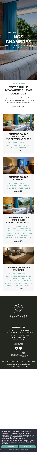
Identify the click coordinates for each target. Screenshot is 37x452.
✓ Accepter (10, 446)
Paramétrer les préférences (18, 449)
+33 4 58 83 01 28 (18, 339)
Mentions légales (23, 364)
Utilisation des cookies (18, 366)
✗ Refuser (27, 446)
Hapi (23, 361)
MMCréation (10, 364)
